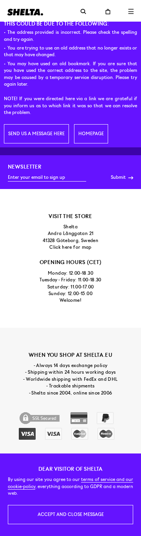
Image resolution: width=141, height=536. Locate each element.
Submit (119, 177)
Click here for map (70, 247)
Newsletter (25, 166)
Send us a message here (36, 133)
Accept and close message (71, 514)
